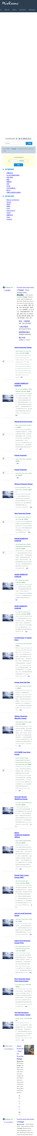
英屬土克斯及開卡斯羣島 (14, 192)
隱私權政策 (32, 10)
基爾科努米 (10, 215)
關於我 (14, 10)
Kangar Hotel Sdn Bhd (22, 682)
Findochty (9, 219)
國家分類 (7, 10)
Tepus (8, 208)
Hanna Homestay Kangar (23, 347)
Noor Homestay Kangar (23, 513)
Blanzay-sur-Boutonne (13, 200)
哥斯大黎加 (10, 177)
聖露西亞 (9, 181)
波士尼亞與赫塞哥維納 (13, 175)
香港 (8, 184)
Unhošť (9, 213)
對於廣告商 (22, 10)
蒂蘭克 (8, 206)
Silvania (9, 202)
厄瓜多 (8, 186)
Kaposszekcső (11, 210)
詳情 (22, 377)
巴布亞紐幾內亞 (11, 188)
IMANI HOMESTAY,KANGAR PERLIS (22, 835)
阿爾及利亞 (10, 173)
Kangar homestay (21, 455)
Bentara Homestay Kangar (24, 484)
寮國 (8, 179)
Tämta (8, 217)
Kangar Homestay (21, 469)
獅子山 (8, 190)
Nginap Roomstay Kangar (23, 421)
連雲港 (8, 204)
